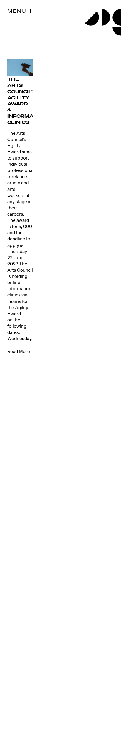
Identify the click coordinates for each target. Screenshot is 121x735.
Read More (18, 351)
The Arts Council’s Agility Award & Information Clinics (26, 100)
